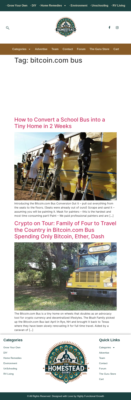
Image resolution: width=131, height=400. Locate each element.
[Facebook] (109, 27)
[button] (7, 28)
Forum (81, 49)
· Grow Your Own (16, 5)
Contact (68, 49)
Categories (19, 49)
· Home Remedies (50, 5)
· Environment (78, 5)
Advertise (41, 49)
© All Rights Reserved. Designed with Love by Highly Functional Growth (65, 396)
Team (55, 49)
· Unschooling (99, 5)
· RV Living (118, 5)
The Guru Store (99, 49)
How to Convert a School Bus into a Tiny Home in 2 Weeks (59, 122)
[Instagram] (117, 27)
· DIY (33, 5)
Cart (116, 49)
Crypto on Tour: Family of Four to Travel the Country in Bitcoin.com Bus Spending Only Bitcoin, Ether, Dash (65, 230)
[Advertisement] (65, 91)
